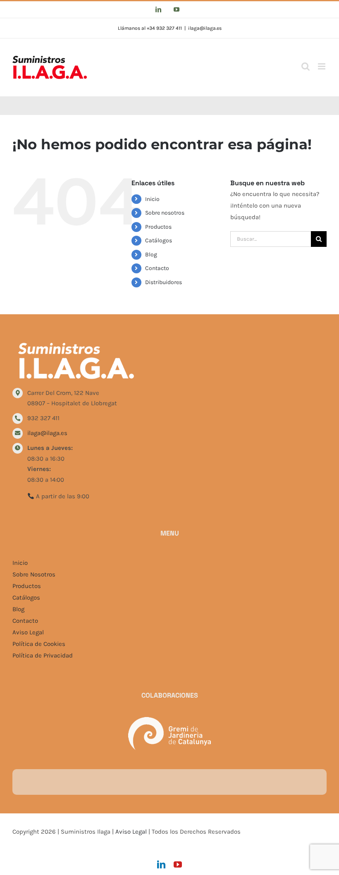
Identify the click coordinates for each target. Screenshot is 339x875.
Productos (158, 226)
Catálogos (158, 240)
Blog (151, 254)
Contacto (157, 268)
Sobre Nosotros (33, 574)
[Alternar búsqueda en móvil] (305, 66)
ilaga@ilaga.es (205, 28)
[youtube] (178, 865)
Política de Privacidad (42, 655)
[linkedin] (161, 865)
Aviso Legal (28, 632)
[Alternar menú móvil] (322, 66)
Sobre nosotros (164, 212)
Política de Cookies (38, 644)
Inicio (152, 199)
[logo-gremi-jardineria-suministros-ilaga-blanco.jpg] (169, 720)
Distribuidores (163, 282)
